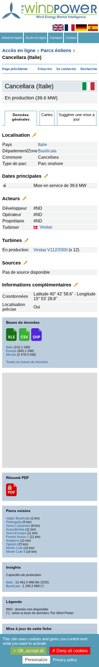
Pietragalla (14, 522)
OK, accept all (30, 650)
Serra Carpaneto (18, 526)
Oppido (11, 544)
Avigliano (13, 540)
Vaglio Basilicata (18, 518)
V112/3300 (57, 250)
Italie (42, 144)
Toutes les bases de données (27, 362)
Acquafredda (15, 529)
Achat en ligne (12, 38)
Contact (71, 38)
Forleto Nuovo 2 (17, 537)
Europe (11, 351)
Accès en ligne (36, 38)
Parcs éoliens (56, 50)
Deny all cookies (71, 650)
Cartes (47, 114)
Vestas (46, 227)
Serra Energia (16, 533)
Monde (11, 355)
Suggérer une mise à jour (77, 116)
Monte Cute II (15, 552)
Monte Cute (14, 548)
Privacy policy (65, 659)
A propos (56, 38)
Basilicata (47, 151)
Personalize (36, 659)
